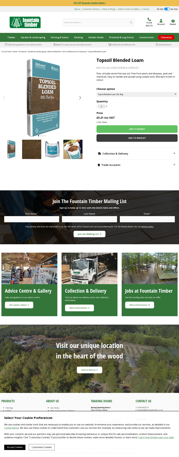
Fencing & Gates (60, 37)
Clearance (166, 37)
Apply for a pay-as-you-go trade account (73, 45)
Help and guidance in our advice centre (25, 45)
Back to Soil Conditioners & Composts (117, 67)
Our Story (54, 407)
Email (147, 213)
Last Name (89, 213)
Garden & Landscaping (33, 37)
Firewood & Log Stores (121, 37)
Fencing (9, 407)
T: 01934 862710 (142, 407)
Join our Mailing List (88, 234)
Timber (11, 37)
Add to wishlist (137, 138)
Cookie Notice (11, 427)
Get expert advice (18, 305)
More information (79, 308)
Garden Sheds (96, 37)
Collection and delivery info (123, 45)
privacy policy (147, 226)
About (77, 9)
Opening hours (164, 45)
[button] (80, 97)
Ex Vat (160, 9)
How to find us (88, 370)
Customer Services (91, 9)
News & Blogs (108, 9)
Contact (145, 9)
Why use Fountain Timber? (62, 410)
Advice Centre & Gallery (128, 9)
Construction (146, 37)
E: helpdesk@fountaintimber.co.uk (149, 410)
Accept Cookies (15, 447)
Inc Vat (174, 9)
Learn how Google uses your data (156, 437)
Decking (78, 37)
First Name (31, 213)
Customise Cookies (42, 447)
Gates (8, 410)
